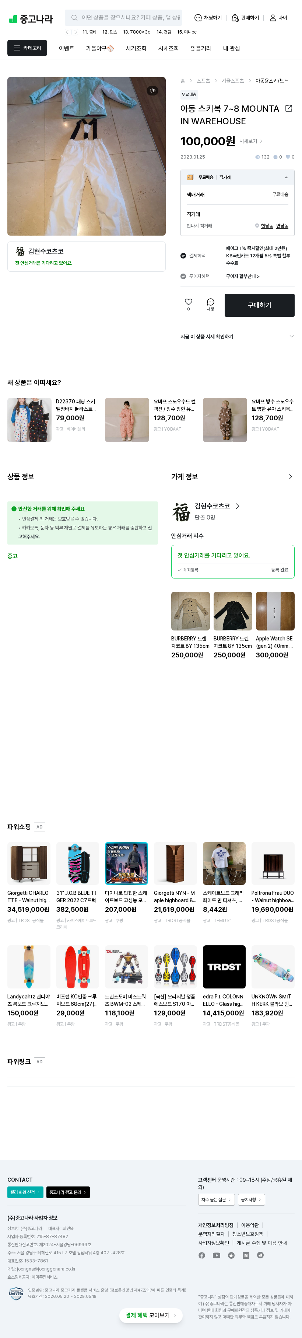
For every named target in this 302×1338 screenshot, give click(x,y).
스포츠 (203, 81)
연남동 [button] (282, 226)
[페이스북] (202, 1255)
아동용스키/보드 (272, 81)
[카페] (231, 1255)
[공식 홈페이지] (260, 1255)
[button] (288, 108)
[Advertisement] (151, 741)
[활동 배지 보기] (237, 506)
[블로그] (246, 1255)
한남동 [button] (267, 226)
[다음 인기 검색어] (74, 32)
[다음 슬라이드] (152, 156)
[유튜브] (216, 1255)
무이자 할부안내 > (243, 276)
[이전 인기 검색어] (68, 32)
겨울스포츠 (233, 81)
